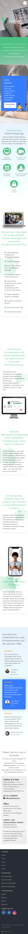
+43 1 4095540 (11, 796)
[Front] (9, 3)
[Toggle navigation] (25, 3)
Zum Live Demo (10, 104)
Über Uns (4, 897)
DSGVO (3, 901)
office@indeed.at (12, 798)
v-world (3, 855)
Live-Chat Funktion (6, 879)
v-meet (3, 858)
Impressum (4, 904)
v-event (3, 862)
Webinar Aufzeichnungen (8, 886)
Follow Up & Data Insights (8, 883)
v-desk (3, 865)
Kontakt (3, 894)
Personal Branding (6, 876)
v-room (3, 868)
